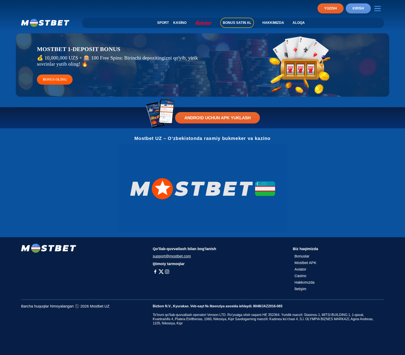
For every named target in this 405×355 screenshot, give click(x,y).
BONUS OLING (55, 79)
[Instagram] (167, 271)
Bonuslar (301, 256)
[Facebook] (155, 271)
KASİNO (179, 22)
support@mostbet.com (172, 256)
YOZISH (330, 8)
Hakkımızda (273, 22)
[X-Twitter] (161, 271)
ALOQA (299, 22)
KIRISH (358, 8)
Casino (300, 276)
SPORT (163, 22)
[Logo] (45, 23)
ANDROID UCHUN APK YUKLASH (217, 117)
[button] (397, 322)
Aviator (300, 269)
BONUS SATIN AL (237, 22)
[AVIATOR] (203, 23)
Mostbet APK (305, 263)
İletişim (300, 289)
